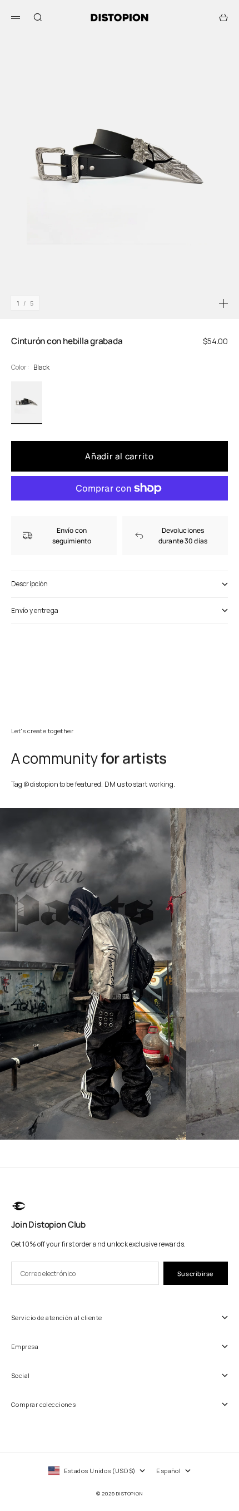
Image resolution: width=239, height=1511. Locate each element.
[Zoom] (223, 303)
